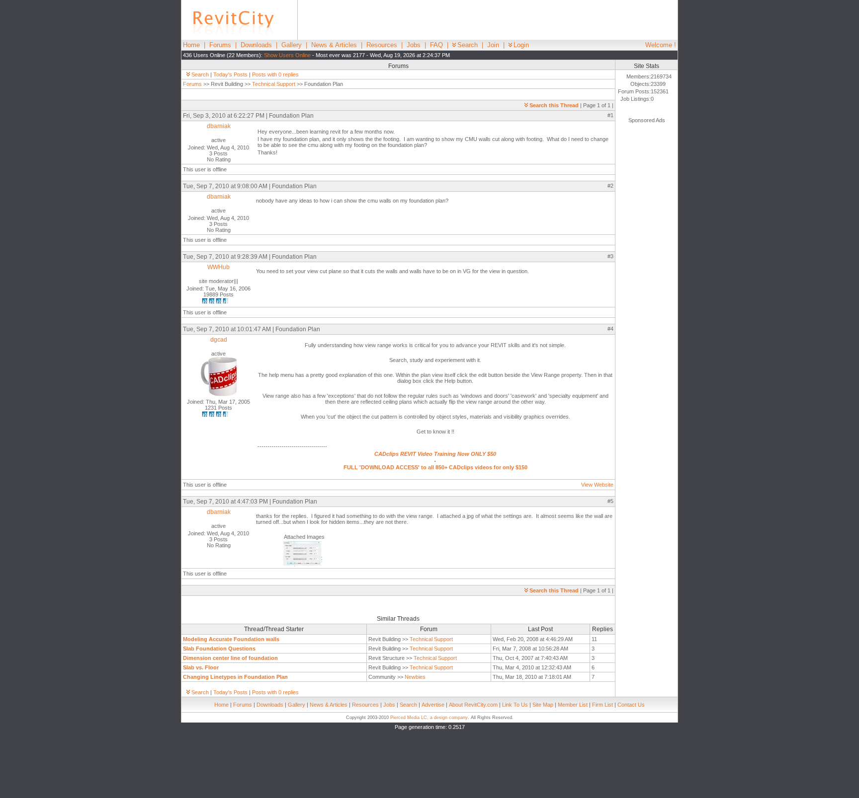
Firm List (602, 705)
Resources (381, 45)
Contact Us (631, 705)
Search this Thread (554, 105)
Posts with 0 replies (275, 74)
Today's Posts (230, 74)
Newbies (415, 677)
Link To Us (515, 705)
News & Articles (334, 45)
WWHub (218, 267)
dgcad (218, 339)
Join (493, 45)
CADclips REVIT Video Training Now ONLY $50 (435, 454)
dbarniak (219, 126)
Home (191, 45)
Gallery (291, 45)
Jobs (414, 45)
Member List (573, 705)
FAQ (436, 45)
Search (467, 45)
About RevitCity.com (473, 705)
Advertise (433, 705)
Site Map (542, 705)
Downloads (256, 45)
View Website (597, 485)
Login (521, 45)
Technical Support (273, 84)
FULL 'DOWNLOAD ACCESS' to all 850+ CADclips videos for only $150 (435, 467)
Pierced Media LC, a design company (429, 717)
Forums (220, 45)
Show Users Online (287, 55)
